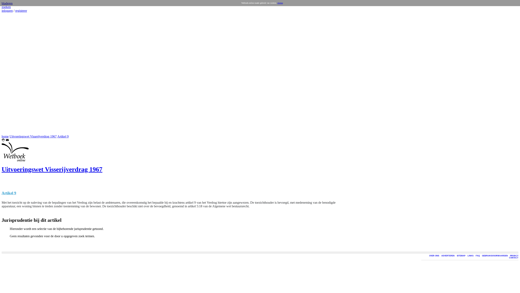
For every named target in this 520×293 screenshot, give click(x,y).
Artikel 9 (63, 136)
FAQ (478, 256)
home (5, 136)
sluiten (280, 3)
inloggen (7, 10)
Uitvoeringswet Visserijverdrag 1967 (33, 136)
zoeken (6, 7)
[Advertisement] (14, 74)
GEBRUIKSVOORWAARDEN (495, 256)
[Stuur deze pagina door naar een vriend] (7, 140)
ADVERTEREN (448, 256)
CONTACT (513, 258)
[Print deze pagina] (3, 140)
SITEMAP (461, 256)
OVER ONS (434, 256)
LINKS (470, 256)
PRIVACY (514, 256)
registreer (21, 10)
